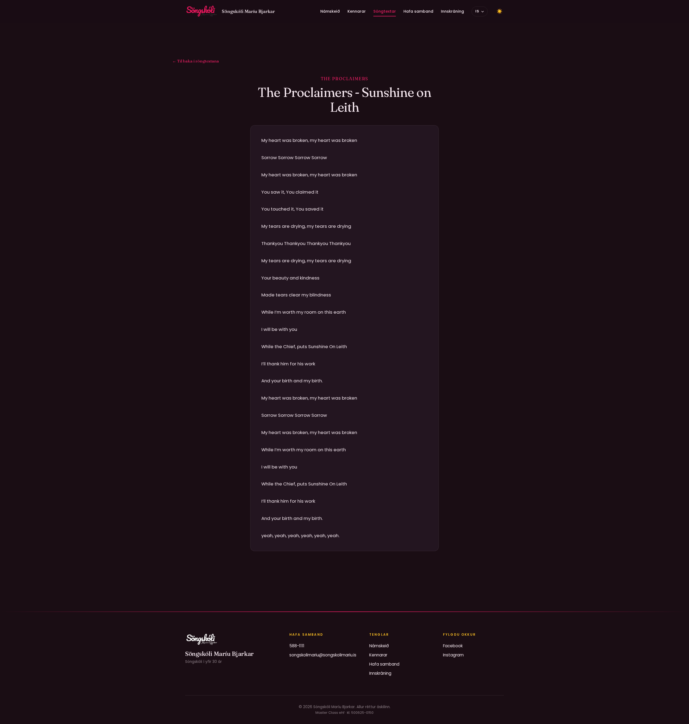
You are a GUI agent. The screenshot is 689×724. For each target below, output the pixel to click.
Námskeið (330, 11)
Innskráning (452, 11)
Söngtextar (384, 11)
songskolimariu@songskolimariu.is (322, 655)
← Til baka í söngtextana (195, 61)
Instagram (453, 655)
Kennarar (356, 11)
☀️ (499, 11)
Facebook (453, 646)
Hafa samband (418, 11)
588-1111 (296, 646)
